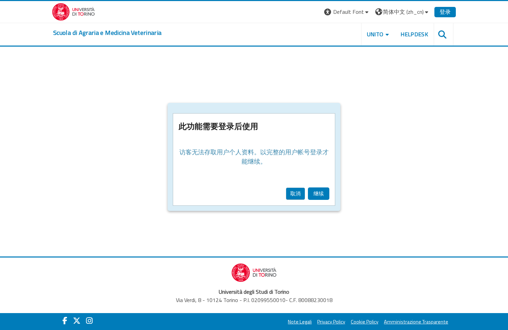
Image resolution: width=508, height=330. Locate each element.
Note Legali (300, 322)
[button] (347, 12)
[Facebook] (65, 321)
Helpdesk (414, 34)
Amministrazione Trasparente (416, 322)
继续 (318, 193)
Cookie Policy (364, 322)
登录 (445, 12)
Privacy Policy (331, 322)
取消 (295, 193)
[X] (76, 321)
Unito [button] (375, 34)
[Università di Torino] (73, 11)
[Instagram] (89, 321)
